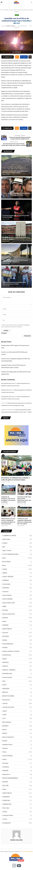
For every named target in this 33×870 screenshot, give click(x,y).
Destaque (17, 617)
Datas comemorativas (17, 614)
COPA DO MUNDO (17, 599)
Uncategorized (17, 823)
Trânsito (17, 811)
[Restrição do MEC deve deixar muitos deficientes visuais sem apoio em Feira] (24, 490)
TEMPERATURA (17, 804)
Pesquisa (17, 748)
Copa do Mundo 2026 (17, 603)
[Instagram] (14, 866)
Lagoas (17, 711)
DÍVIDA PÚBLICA (17, 629)
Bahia (17, 15)
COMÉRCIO (17, 580)
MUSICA (17, 733)
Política (17, 759)
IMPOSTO (17, 692)
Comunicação (17, 584)
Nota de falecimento (17, 737)
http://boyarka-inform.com (7, 383)
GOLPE (17, 685)
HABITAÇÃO (17, 688)
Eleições (17, 640)
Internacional (17, 700)
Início (1, 9)
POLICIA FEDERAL (17, 756)
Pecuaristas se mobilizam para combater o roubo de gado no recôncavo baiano (15, 479)
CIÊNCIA (17, 573)
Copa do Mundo (17, 595)
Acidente (17, 543)
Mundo (17, 729)
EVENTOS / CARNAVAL (17, 670)
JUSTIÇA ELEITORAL (17, 707)
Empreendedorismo (17, 644)
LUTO (17, 718)
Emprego (17, 647)
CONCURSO (17, 588)
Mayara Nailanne (12, 26)
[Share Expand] (30, 57)
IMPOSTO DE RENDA (17, 696)
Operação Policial (17, 744)
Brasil (17, 565)
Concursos (17, 591)
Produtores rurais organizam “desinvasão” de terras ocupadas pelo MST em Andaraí (24, 521)
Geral (17, 681)
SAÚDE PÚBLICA (17, 793)
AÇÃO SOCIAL (17, 539)
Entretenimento (17, 655)
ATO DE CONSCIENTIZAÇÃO (17, 554)
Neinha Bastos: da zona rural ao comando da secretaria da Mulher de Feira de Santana (8, 521)
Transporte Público (17, 815)
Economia (17, 632)
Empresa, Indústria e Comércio (17, 651)
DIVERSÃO (17, 625)
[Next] (29, 151)
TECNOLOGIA (17, 800)
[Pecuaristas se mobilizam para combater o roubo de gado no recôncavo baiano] (16, 465)
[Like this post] (17, 57)
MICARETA (17, 726)
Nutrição (17, 741)
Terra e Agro (17, 808)
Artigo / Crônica (17, 550)
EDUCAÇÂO (17, 636)
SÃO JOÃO (17, 785)
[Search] (31, 2)
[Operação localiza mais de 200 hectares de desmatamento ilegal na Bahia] (16, 165)
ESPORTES (17, 662)
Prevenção (17, 763)
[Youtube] (19, 866)
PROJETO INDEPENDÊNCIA (17, 778)
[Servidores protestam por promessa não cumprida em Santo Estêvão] (16, 277)
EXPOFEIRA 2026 (17, 673)
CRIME (17, 606)
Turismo (17, 819)
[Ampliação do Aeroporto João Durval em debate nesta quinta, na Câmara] (8, 490)
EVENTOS (17, 666)
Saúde (17, 789)
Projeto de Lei (17, 774)
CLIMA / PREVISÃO (17, 576)
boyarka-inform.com (6, 390)
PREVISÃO (17, 770)
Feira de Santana (17, 677)
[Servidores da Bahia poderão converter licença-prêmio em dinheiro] (16, 232)
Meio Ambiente (17, 722)
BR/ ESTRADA (17, 561)
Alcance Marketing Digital (27, 851)
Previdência (17, 767)
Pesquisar (4, 333)
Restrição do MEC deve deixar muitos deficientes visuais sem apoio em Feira (24, 499)
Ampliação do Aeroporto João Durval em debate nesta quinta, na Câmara (8, 499)
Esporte (17, 659)
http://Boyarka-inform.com (8, 396)
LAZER (17, 714)
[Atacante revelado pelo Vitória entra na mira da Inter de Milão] (16, 210)
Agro (17, 547)
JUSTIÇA (17, 703)
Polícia (17, 752)
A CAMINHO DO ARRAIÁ (17, 535)
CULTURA (17, 610)
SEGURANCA (17, 797)
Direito (17, 621)
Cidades (17, 569)
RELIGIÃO (17, 782)
